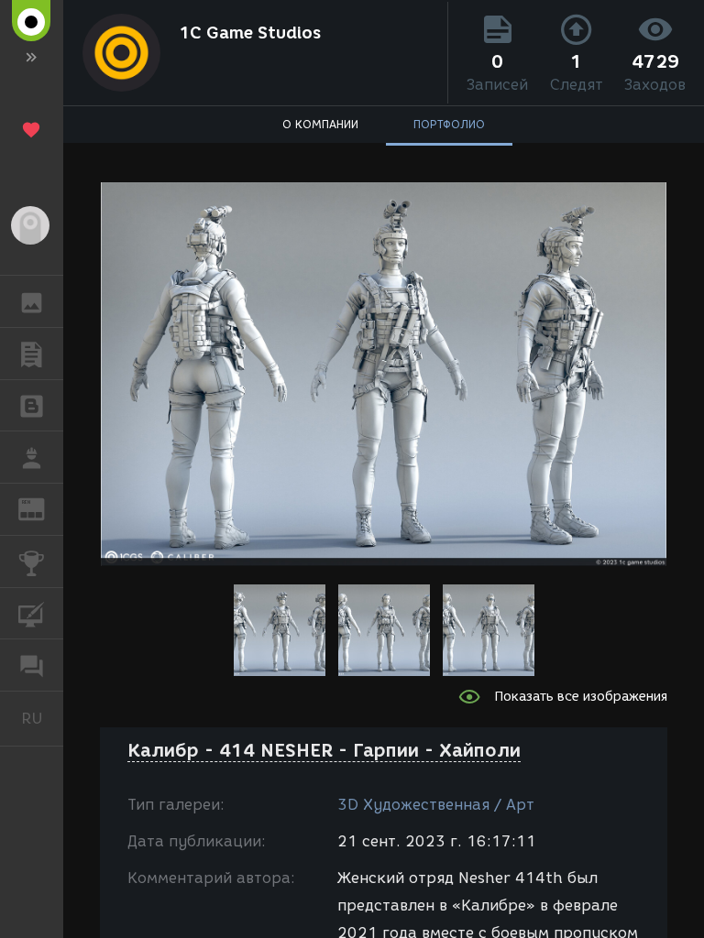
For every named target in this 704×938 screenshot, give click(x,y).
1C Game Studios (250, 33)
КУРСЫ (31, 613)
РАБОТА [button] (31, 457)
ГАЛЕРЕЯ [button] (31, 301)
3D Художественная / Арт (435, 804)
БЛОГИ (31, 405)
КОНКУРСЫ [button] (31, 561)
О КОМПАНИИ (320, 124)
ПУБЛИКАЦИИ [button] (31, 353)
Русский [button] (42, 718)
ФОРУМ (31, 665)
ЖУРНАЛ (42, 508)
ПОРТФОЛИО (449, 124)
